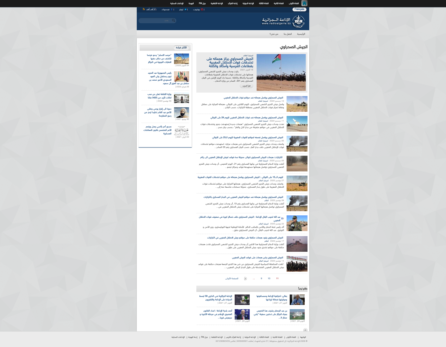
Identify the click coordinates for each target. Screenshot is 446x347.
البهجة (191, 3)
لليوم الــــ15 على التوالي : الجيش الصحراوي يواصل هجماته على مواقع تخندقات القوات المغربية (240, 177)
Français (299, 9)
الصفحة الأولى (232, 278)
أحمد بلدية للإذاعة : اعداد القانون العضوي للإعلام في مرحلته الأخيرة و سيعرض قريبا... (216, 314)
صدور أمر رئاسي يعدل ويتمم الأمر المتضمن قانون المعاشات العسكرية (157, 130)
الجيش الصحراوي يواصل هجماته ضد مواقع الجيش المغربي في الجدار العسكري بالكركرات (243, 197)
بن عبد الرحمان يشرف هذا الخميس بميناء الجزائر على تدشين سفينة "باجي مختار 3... (270, 314)
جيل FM (202, 3)
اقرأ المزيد (247, 86)
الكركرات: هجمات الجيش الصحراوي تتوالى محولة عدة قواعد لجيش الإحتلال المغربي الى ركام (241, 157)
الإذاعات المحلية (176, 3)
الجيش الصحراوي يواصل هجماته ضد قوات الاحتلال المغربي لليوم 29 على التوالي (246, 117)
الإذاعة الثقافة (217, 337)
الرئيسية (305, 3)
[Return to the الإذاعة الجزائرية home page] (282, 16)
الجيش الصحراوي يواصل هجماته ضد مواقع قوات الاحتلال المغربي (253, 97)
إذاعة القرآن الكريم (233, 337)
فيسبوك (166, 9)
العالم (245, 56)
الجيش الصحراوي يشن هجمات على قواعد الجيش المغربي (257, 257)
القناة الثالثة (264, 3)
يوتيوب (196, 9)
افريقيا (250, 56)
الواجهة (303, 337)
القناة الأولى (294, 3)
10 (269, 278)
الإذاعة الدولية (248, 3)
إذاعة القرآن (232, 3)
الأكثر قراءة (181, 47)
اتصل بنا (288, 34)
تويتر (181, 9)
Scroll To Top (305, 329)
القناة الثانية (279, 3)
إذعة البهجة (192, 337)
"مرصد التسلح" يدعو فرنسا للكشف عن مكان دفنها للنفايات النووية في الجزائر (159, 59)
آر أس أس (150, 9)
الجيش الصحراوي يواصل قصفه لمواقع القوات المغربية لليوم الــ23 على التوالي (247, 137)
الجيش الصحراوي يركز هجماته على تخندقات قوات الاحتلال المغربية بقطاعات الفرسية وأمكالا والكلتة (230, 62)
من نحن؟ (274, 34)
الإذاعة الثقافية (217, 3)
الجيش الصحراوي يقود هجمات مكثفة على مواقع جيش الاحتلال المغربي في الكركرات (245, 237)
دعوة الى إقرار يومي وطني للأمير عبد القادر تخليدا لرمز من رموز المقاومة (157, 112)
